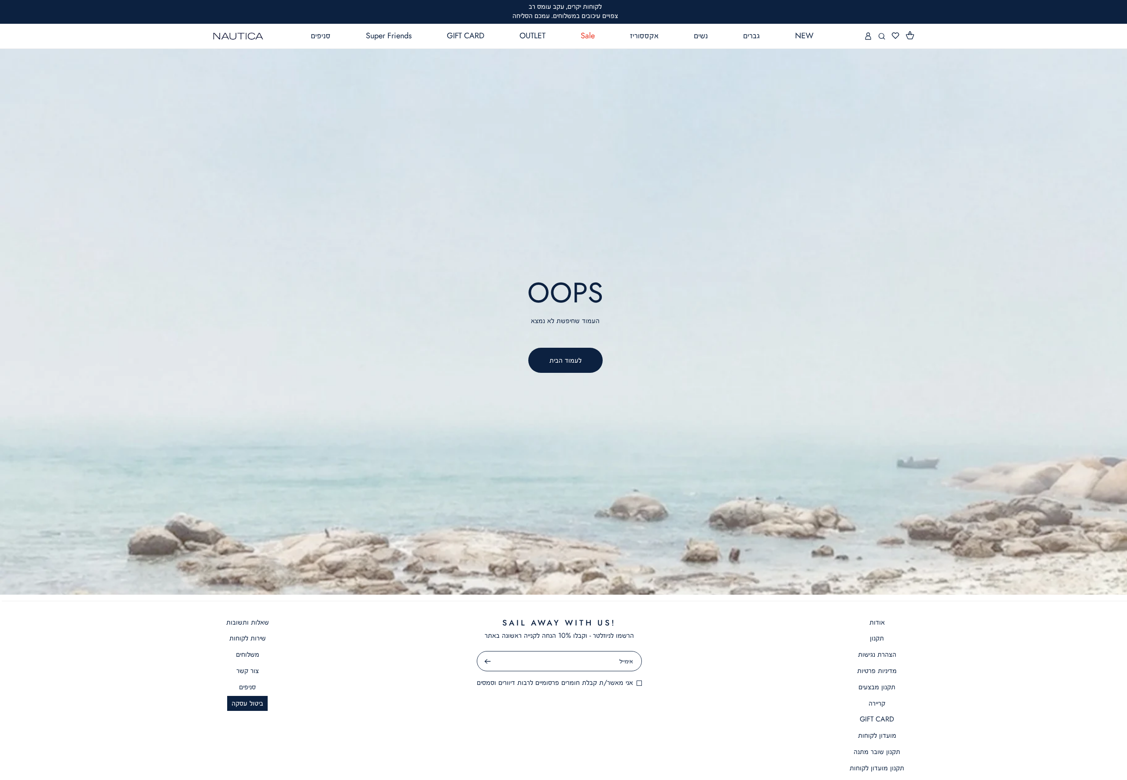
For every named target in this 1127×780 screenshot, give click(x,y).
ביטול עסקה (247, 703)
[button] (910, 36)
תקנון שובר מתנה (877, 752)
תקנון (877, 638)
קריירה (877, 703)
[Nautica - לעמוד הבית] (238, 36)
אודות (877, 622)
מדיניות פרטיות (877, 671)
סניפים (247, 687)
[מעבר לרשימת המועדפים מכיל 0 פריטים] (895, 36)
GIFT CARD (877, 719)
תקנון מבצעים (876, 687)
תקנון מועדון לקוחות (877, 768)
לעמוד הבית (565, 360)
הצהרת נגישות (877, 654)
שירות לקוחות (247, 638)
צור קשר (247, 671)
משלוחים (247, 654)
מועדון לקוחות (877, 735)
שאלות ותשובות (247, 622)
